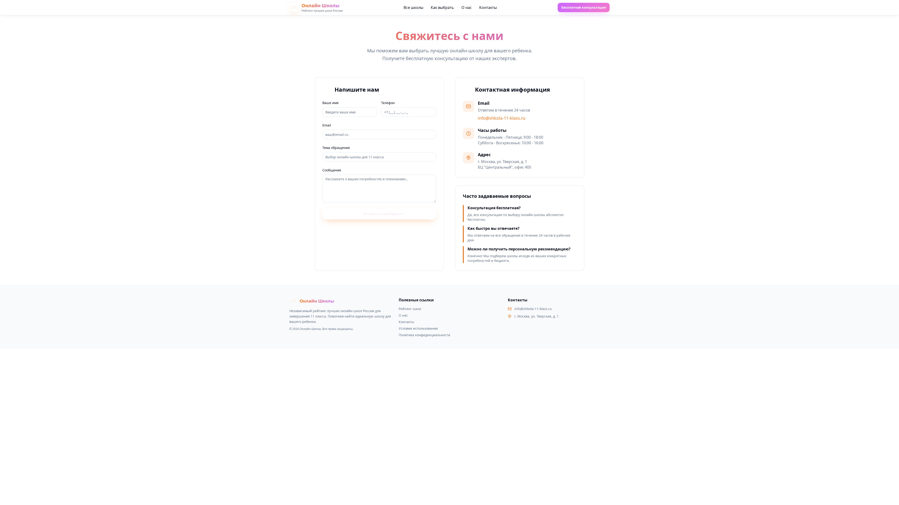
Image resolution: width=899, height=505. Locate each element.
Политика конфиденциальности (424, 335)
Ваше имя (330, 103)
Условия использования (418, 328)
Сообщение (331, 170)
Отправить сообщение (383, 214)
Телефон (388, 103)
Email (326, 125)
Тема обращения (336, 147)
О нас (466, 7)
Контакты (488, 7)
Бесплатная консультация (583, 7)
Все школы (413, 7)
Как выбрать (442, 7)
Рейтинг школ (410, 309)
